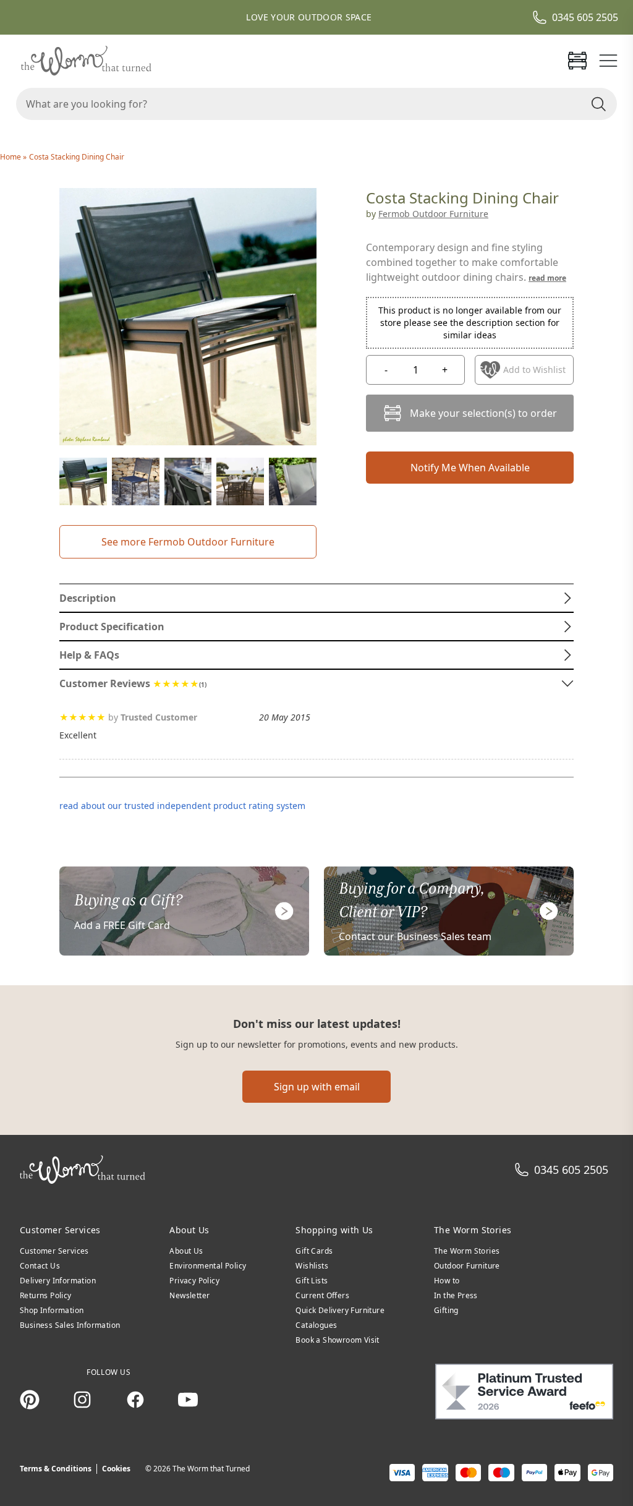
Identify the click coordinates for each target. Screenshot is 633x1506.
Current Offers (322, 1295)
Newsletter (189, 1295)
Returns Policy (46, 1295)
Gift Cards (314, 1251)
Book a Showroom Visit (337, 1340)
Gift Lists (311, 1280)
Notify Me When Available (470, 467)
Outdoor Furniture (467, 1265)
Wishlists (311, 1265)
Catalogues (316, 1325)
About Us (186, 1251)
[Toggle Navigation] (608, 60)
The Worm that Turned (211, 1468)
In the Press (456, 1295)
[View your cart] (577, 60)
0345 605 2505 (585, 17)
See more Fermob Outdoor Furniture (187, 542)
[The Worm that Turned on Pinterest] (30, 1400)
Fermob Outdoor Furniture (433, 214)
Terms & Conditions (55, 1468)
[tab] (316, 598)
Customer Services (54, 1251)
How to (446, 1280)
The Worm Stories (466, 1251)
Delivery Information (58, 1280)
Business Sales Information (70, 1325)
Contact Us (40, 1265)
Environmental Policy (207, 1265)
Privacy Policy (194, 1280)
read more (547, 278)
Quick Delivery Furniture (339, 1310)
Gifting (446, 1310)
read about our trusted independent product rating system (182, 805)
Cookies (116, 1468)
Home (11, 157)
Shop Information (51, 1310)
